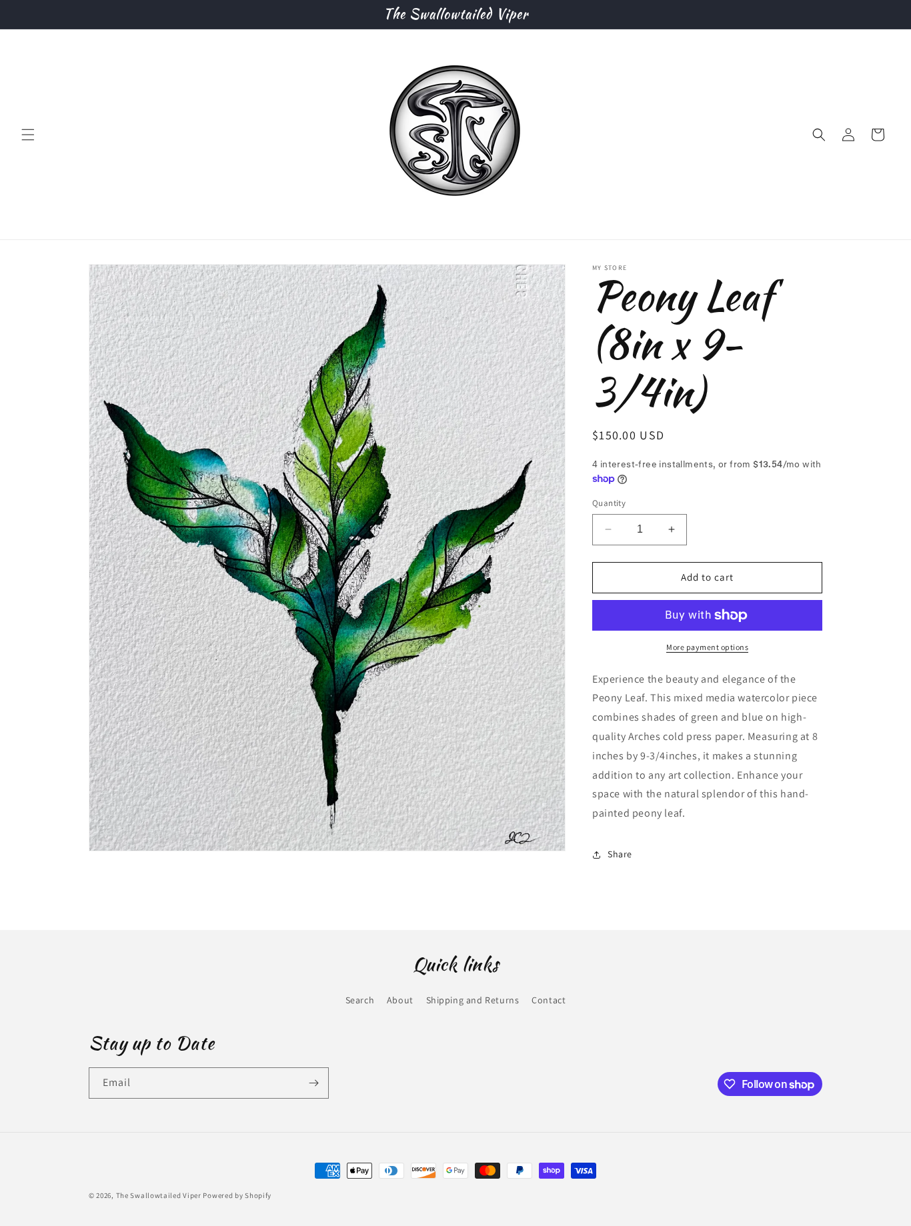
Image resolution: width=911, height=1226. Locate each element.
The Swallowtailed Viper (158, 1195)
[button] (28, 134)
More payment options (707, 647)
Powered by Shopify (237, 1195)
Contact (549, 1000)
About (400, 1000)
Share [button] (620, 854)
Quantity (609, 503)
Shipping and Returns (473, 1000)
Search (360, 1000)
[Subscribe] (313, 1083)
